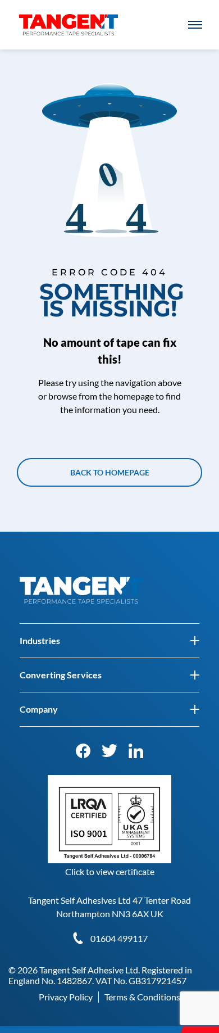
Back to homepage (109, 472)
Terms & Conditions (142, 996)
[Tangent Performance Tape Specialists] (68, 19)
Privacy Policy (66, 996)
